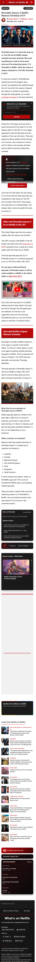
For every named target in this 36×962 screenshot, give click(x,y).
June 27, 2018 (21, 182)
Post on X (13, 545)
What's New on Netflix (16, 727)
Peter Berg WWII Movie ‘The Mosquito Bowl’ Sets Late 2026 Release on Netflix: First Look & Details (21, 809)
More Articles (28, 512)
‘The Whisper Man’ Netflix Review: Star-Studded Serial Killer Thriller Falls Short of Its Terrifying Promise (21, 752)
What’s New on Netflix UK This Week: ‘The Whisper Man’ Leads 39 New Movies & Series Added (20, 733)
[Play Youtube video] (17, 289)
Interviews (13, 739)
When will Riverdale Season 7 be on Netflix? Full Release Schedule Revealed (16, 536)
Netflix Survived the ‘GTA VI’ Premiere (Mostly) (13, 578)
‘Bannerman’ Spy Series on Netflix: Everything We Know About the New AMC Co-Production (20, 790)
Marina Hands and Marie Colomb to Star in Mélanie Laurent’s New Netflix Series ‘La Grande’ (21, 819)
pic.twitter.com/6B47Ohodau (16, 175)
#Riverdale (23, 162)
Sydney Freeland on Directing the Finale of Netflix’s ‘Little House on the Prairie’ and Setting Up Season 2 (21, 762)
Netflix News (5, 8)
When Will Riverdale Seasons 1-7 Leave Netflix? (15, 531)
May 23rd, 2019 (15, 276)
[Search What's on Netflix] (31, 2)
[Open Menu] (3, 2)
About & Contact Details (11, 911)
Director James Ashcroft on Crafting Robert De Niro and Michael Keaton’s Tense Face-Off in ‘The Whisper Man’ (20, 742)
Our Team (27, 911)
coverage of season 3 (9, 97)
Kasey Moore (13, 19)
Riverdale (29, 8)
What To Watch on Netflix (17, 748)
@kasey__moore (27, 19)
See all (29, 862)
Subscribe (17, 117)
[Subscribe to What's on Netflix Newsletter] (27, 2)
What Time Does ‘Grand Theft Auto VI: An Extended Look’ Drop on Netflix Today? (21, 838)
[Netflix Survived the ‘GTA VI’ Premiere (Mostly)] (16, 567)
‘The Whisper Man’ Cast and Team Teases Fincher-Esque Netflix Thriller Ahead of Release (21, 781)
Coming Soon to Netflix (16, 796)
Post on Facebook (23, 545)
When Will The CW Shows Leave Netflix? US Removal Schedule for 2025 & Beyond (16, 525)
